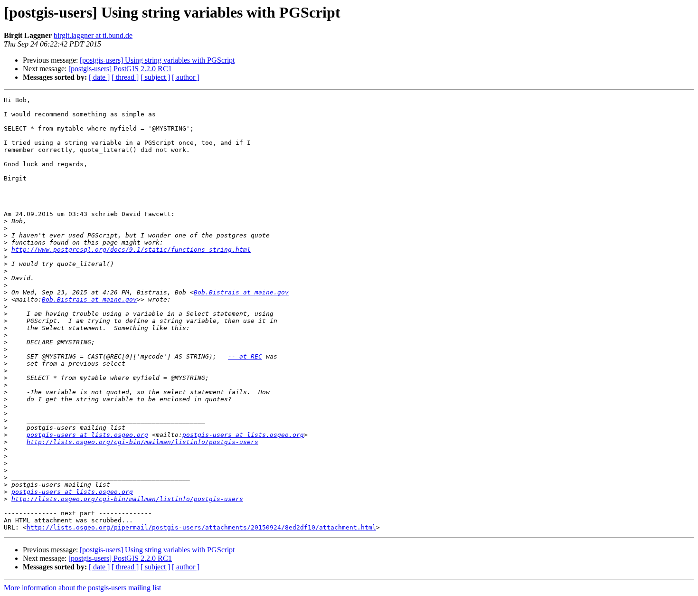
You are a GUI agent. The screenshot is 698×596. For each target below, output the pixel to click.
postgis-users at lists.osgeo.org (87, 434)
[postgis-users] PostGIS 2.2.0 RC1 (120, 69)
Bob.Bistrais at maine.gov (241, 292)
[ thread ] (125, 77)
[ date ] (99, 77)
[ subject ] (155, 77)
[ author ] (185, 77)
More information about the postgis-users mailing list (82, 588)
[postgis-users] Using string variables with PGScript (157, 60)
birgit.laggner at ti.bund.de (93, 35)
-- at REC (245, 356)
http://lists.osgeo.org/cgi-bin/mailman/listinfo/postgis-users (142, 441)
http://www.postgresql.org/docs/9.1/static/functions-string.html (131, 249)
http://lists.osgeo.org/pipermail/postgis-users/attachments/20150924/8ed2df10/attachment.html (201, 527)
